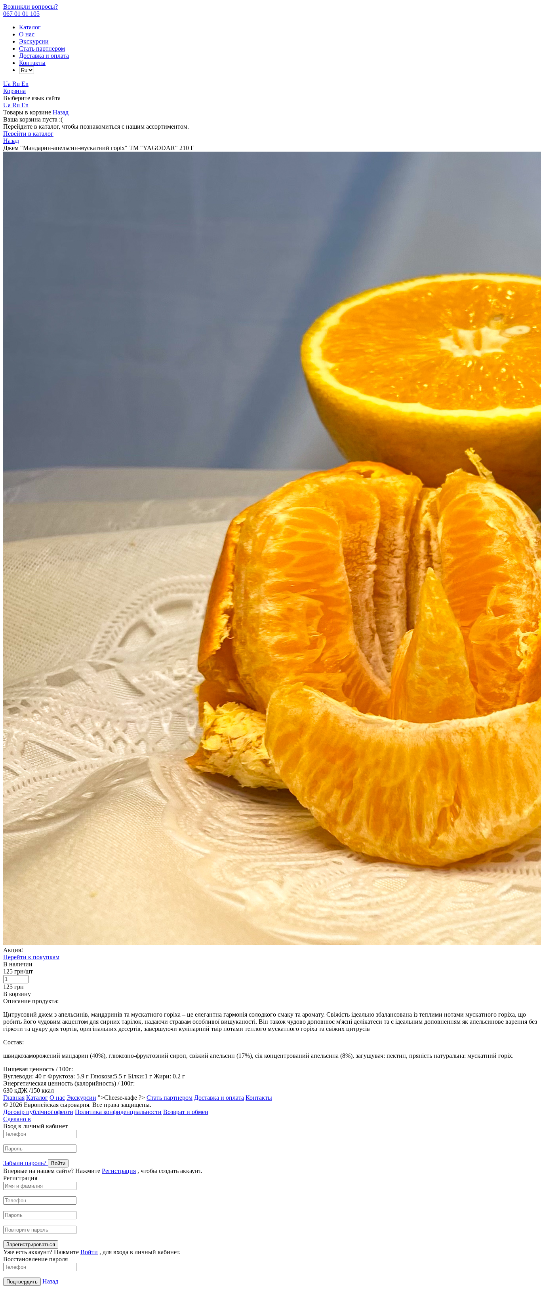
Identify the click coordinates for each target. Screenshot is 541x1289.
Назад (61, 112)
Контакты (32, 62)
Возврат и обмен (185, 1111)
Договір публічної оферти (38, 1111)
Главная (14, 1097)
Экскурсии (34, 41)
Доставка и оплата (44, 55)
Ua (7, 83)
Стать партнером (42, 48)
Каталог (30, 27)
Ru (16, 83)
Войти (89, 1252)
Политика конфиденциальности (118, 1111)
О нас (26, 34)
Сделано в (17, 1119)
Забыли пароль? (25, 1163)
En (25, 83)
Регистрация (119, 1170)
